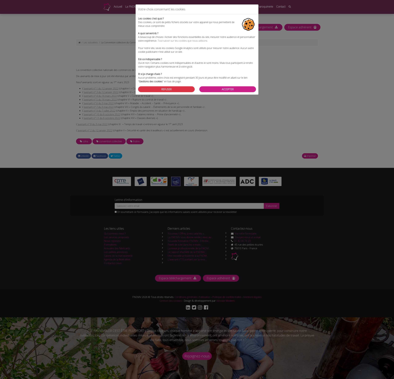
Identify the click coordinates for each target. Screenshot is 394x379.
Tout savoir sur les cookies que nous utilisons (182, 40)
